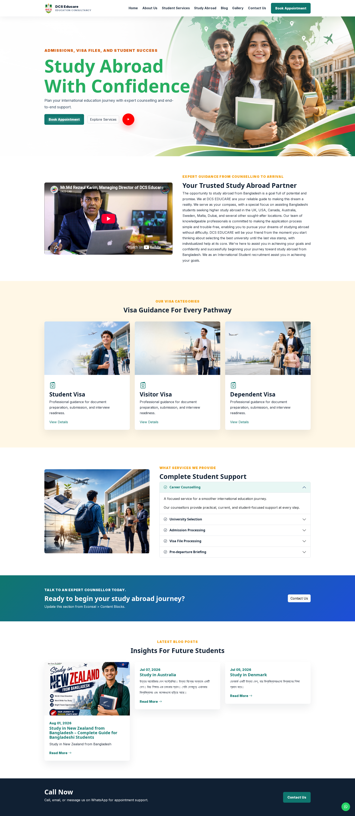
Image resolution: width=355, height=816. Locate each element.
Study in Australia (158, 674)
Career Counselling (185, 487)
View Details (58, 422)
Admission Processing (187, 530)
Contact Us (257, 8)
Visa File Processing (185, 541)
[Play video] (128, 119)
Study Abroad (205, 8)
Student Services (176, 8)
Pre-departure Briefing (187, 552)
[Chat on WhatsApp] (345, 806)
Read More (58, 753)
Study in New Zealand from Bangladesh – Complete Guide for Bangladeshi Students (83, 732)
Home (133, 8)
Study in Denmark (248, 674)
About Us (149, 8)
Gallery (237, 8)
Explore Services (103, 119)
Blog (224, 8)
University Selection (185, 519)
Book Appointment (290, 8)
